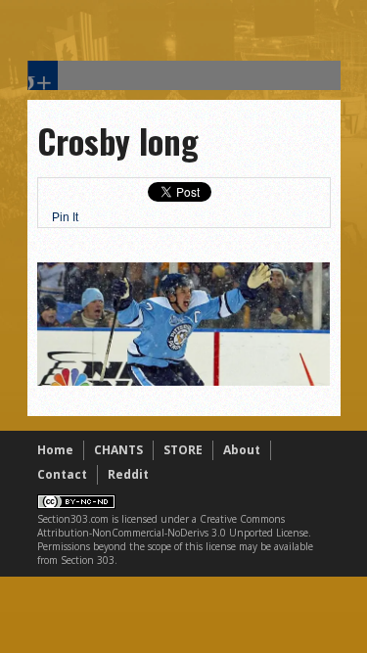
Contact (62, 474)
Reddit (128, 474)
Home (55, 450)
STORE (183, 450)
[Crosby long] (184, 381)
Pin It (65, 217)
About (241, 450)
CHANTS (118, 450)
